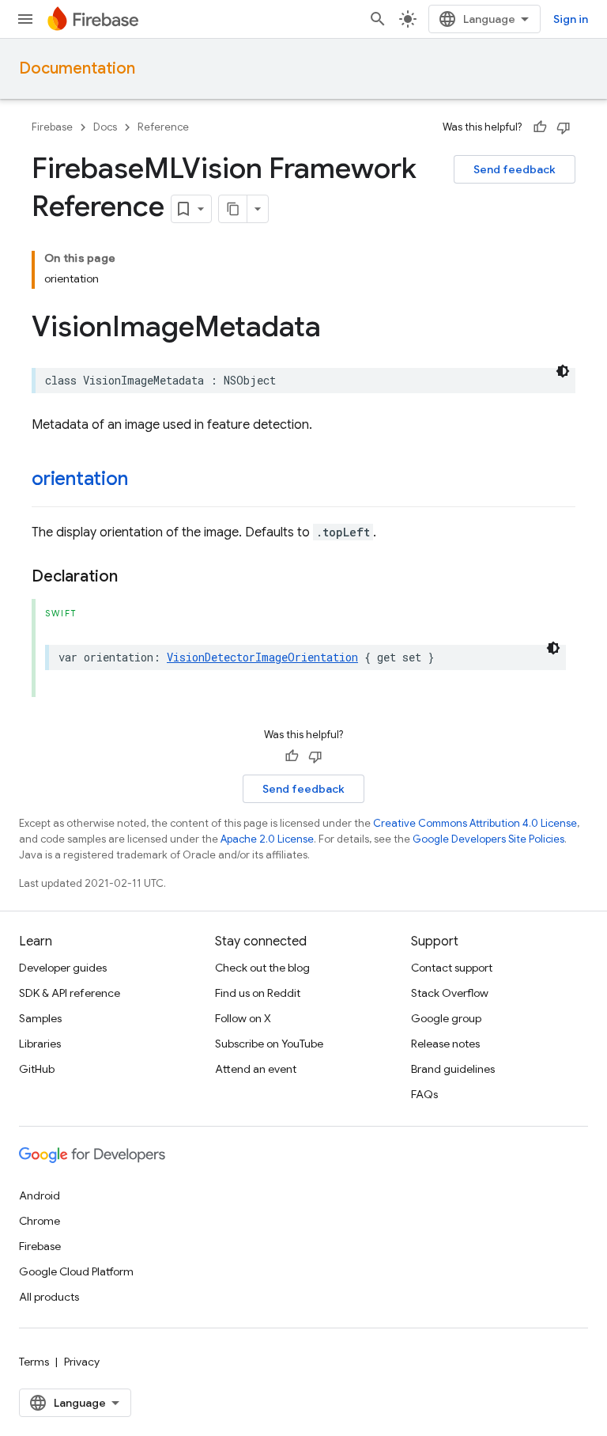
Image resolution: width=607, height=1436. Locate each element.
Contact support (451, 967)
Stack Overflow (449, 993)
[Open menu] (25, 19)
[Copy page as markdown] (233, 208)
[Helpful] (540, 127)
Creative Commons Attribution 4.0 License (475, 823)
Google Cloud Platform (76, 1271)
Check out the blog (262, 967)
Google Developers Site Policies (488, 839)
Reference (163, 127)
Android (39, 1195)
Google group (446, 1018)
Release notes (445, 1043)
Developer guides (63, 967)
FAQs (424, 1094)
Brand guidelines (453, 1069)
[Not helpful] (563, 127)
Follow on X (243, 1018)
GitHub (37, 1069)
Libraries (40, 1043)
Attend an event (255, 1069)
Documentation (77, 68)
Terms (34, 1361)
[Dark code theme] (562, 371)
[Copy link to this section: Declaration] (133, 576)
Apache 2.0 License (267, 839)
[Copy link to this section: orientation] (143, 480)
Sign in (570, 19)
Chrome (39, 1221)
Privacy (82, 1361)
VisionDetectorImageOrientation (262, 657)
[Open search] (377, 18)
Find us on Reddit (257, 993)
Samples (40, 1018)
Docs (105, 127)
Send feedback (514, 169)
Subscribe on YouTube (269, 1043)
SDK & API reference (69, 993)
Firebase (52, 127)
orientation (79, 479)
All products (49, 1297)
